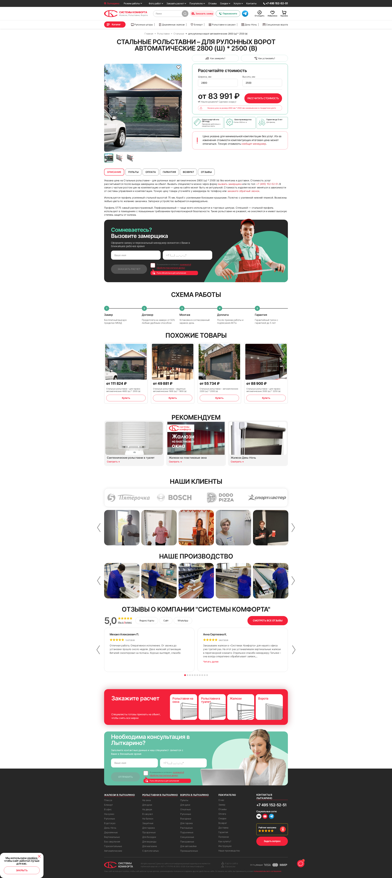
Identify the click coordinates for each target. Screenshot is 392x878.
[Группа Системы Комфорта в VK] (258, 817)
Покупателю (196, 3)
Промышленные (189, 850)
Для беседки (149, 837)
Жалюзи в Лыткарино (119, 794)
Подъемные (186, 832)
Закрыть (22, 870)
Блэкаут (198, 24)
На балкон (147, 818)
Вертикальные (112, 837)
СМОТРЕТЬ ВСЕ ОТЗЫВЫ (268, 620)
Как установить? (266, 58)
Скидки (224, 3)
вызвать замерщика (230, 183)
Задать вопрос (272, 841)
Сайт (165, 620)
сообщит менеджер (253, 143)
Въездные (185, 818)
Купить (126, 397)
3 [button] (190, 675)
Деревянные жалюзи (173, 24)
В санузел (147, 814)
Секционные (187, 837)
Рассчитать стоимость (263, 98)
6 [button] (197, 675)
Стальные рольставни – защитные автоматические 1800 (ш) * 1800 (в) (170, 389)
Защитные (148, 823)
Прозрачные (149, 832)
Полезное (223, 836)
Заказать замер (204, 13)
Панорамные (187, 841)
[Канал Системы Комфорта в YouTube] (265, 817)
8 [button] (202, 675)
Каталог (116, 24)
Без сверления (112, 841)
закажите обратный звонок (243, 191)
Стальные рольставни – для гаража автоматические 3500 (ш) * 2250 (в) (263, 389)
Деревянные (111, 832)
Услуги (237, 3)
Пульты (184, 800)
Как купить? (224, 841)
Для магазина (149, 846)
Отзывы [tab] (206, 172)
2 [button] (187, 675)
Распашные (186, 827)
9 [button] (204, 675)
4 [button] (192, 675)
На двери (147, 809)
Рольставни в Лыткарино (160, 794)
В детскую (109, 823)
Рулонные (109, 818)
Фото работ (155, 3)
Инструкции (225, 846)
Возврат (222, 823)
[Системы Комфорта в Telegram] (271, 817)
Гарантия (223, 832)
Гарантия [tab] (169, 172)
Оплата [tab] (150, 172)
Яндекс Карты (146, 620)
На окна (146, 800)
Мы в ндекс (125, 622)
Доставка (223, 827)
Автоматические (113, 850)
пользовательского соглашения (267, 871)
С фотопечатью (150, 850)
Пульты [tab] (133, 172)
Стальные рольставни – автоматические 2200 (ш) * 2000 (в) (219, 389)
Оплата (222, 813)
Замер (221, 804)
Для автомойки (188, 846)
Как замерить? (217, 58)
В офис (107, 809)
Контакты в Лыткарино (264, 796)
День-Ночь (251, 24)
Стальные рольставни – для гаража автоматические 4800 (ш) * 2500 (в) (123, 389)
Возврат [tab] (188, 172)
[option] (143, 108)
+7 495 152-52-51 (271, 805)
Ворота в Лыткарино (194, 794)
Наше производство (229, 850)
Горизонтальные (113, 846)
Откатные (185, 809)
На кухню (109, 814)
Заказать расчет (175, 3)
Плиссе (108, 800)
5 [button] (195, 675)
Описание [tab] (114, 172)
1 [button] (185, 675)
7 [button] (200, 675)
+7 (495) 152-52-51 (267, 183)
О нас (221, 800)
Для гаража (148, 827)
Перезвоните (230, 13)
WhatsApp (183, 620)
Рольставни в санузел (224, 24)
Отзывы (212, 3)
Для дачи (147, 804)
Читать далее (211, 661)
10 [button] (207, 675)
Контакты (251, 3)
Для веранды (149, 841)
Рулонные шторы (143, 24)
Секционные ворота (277, 24)
